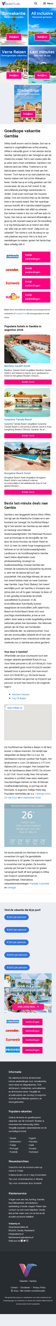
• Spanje (12, 1138)
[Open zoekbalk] (35, 3)
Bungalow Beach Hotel (17, 473)
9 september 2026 (31, 798)
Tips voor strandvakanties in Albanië (26, 1179)
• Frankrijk (13, 1152)
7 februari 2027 (42, 794)
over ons (29, 1213)
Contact (14, 1287)
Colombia (44, 884)
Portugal (14, 1149)
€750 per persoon (16, 942)
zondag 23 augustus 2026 (27, 1097)
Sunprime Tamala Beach (18, 419)
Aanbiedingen (32, 1022)
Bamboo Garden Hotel (17, 366)
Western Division (20, 694)
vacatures (21, 1217)
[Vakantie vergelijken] (10, 3)
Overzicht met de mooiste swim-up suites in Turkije (25, 1169)
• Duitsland (33, 1152)
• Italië (31, 1145)
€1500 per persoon (17, 967)
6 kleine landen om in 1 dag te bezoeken (27, 1175)
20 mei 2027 (10, 798)
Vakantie (23, 1281)
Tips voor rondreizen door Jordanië (25, 1183)
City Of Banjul (19, 698)
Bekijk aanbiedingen (32, 257)
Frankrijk (34, 884)
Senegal (11, 887)
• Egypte (32, 1138)
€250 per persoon (16, 917)
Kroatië (32, 1149)
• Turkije (12, 1145)
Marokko (33, 1142)
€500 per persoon (16, 930)
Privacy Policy (39, 1287)
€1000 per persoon (17, 955)
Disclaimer (25, 1287)
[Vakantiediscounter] (28, 1012)
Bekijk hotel (28, 382)
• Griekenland (15, 1142)
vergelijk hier (21, 313)
